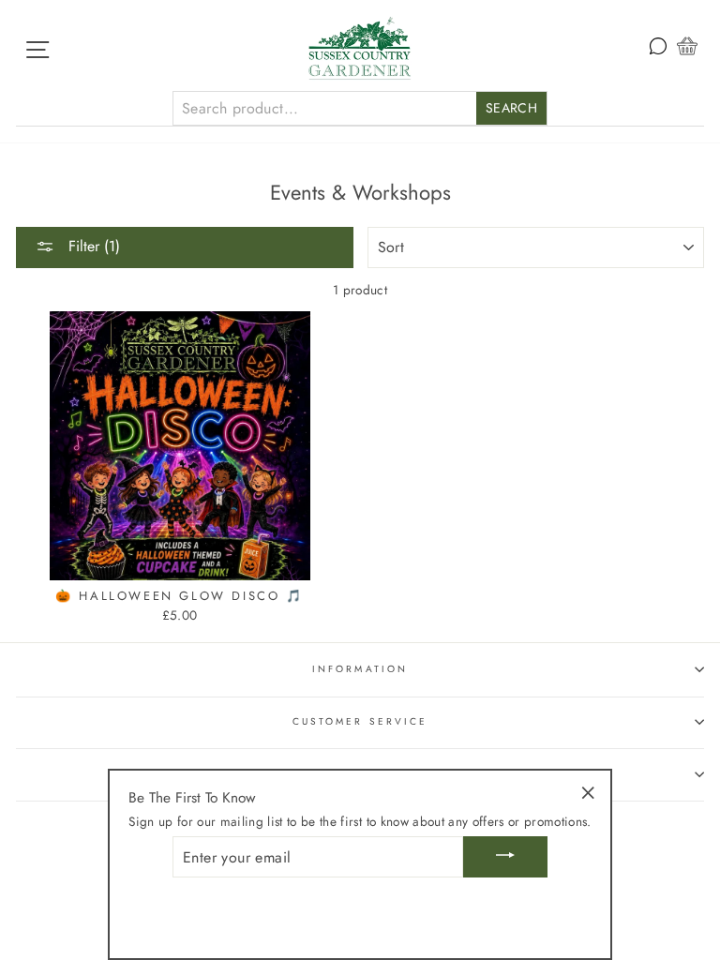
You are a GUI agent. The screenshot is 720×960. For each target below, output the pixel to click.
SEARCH (511, 107)
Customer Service (360, 721)
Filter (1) (92, 246)
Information (360, 669)
